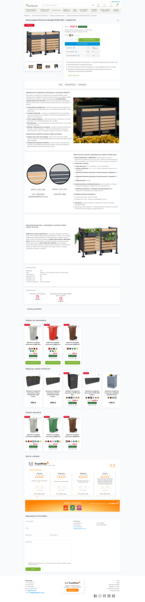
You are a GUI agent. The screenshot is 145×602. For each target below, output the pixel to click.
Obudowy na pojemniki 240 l (57, 15)
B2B (93, 5)
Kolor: (66, 35)
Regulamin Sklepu (114, 584)
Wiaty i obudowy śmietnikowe (39, 15)
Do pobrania (82, 84)
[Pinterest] (113, 596)
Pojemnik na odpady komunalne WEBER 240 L (52, 344)
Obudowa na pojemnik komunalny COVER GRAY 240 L (72, 393)
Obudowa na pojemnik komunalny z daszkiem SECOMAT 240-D (112, 393)
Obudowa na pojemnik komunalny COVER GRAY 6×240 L (92, 393)
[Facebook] (95, 596)
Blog (118, 582)
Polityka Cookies (114, 590)
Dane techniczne (70, 84)
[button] (111, 465)
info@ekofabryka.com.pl (79, 528)
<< (26, 67)
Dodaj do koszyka (89, 39)
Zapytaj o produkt (82, 43)
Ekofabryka (27, 15)
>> (60, 67)
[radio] (70, 35)
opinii (48, 465)
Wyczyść (76, 35)
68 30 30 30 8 (116, 1)
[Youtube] (104, 596)
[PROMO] (33, 340)
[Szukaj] (43, 5)
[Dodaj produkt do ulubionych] (117, 20)
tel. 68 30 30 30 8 (77, 526)
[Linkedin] (108, 596)
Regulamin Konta (114, 586)
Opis (60, 84)
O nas (117, 580)
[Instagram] (99, 596)
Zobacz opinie (72, 590)
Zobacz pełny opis (73, 75)
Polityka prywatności (113, 588)
